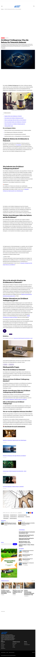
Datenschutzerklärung (11, 652)
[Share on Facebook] (27, 513)
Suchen (2, 542)
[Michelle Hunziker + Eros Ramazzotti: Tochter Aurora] (20, 564)
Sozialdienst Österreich (13, 516)
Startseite (2, 9)
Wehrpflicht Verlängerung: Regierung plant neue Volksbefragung (14, 440)
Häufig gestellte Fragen (8, 125)
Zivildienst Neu (28, 516)
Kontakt (7, 652)
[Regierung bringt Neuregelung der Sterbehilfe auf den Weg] (20, 555)
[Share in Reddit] (30, 513)
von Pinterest (25, 556)
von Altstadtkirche (26, 552)
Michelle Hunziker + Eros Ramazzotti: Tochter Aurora (25, 542)
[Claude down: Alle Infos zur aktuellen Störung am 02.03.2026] (19, 523)
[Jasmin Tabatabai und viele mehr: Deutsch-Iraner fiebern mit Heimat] (2, 523)
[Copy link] (32, 513)
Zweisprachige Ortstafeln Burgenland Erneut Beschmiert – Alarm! (23, 338)
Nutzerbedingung (3, 652)
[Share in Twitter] (29, 513)
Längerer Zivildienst (6, 516)
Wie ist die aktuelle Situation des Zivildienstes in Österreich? (15, 121)
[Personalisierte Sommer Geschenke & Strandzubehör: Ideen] (20, 551)
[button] (2, 6)
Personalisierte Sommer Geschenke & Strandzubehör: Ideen (27, 532)
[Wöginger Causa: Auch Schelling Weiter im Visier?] (18, 585)
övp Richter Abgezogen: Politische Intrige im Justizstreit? (15, 399)
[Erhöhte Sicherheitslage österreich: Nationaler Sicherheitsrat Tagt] (29, 585)
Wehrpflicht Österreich (21, 516)
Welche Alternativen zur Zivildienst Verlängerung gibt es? (14, 123)
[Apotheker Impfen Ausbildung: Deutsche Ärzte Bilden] (6, 585)
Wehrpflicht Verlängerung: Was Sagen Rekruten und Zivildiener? (14, 455)
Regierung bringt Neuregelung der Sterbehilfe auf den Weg (26, 536)
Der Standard (18, 144)
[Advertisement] (18, 17)
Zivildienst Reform (5, 518)
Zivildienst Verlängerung (13, 518)
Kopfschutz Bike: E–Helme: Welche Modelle (26, 545)
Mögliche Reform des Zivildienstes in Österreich (13, 116)
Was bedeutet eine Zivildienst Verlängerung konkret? (13, 118)
